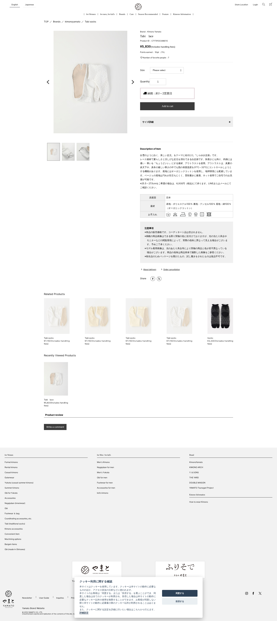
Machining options (13, 539)
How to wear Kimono (198, 502)
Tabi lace (49, 399)
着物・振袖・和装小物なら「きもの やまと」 (138, 7)
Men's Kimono (103, 462)
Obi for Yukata (11, 493)
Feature (165, 14)
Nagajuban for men (105, 467)
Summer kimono (12, 488)
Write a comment (55, 427)
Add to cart (167, 106)
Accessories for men (106, 488)
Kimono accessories (14, 529)
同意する (180, 593)
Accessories (10, 498)
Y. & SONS (194, 472)
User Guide (44, 598)
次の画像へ (132, 82)
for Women (91, 14)
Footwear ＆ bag (12, 513)
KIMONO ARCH (196, 467)
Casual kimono (11, 472)
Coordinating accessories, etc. (18, 518)
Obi (6, 508)
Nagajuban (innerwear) (15, 503)
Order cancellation (171, 269)
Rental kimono (11, 467)
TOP (46, 21)
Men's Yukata (103, 472)
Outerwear (9, 477)
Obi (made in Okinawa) (15, 549)
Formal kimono (11, 462)
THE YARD (194, 477)
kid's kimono (102, 493)
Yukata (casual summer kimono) (19, 482)
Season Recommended (148, 14)
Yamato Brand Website (33, 608)
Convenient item (12, 534)
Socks (210, 338)
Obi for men (102, 477)
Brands (122, 14)
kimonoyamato (72, 21)
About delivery (149, 269)
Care (132, 14)
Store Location (241, 4)
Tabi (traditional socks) (15, 523)
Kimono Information (182, 14)
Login (255, 4)
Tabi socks (90, 21)
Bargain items (11, 544)
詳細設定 (84, 613)
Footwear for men (105, 482)
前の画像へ (49, 82)
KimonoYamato (196, 462)
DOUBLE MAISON (197, 482)
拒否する (180, 601)
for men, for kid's (107, 14)
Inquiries (60, 598)
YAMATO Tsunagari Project (201, 488)
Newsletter (27, 598)
